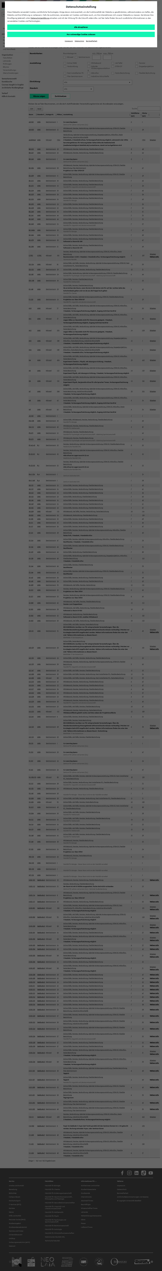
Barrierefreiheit (91, 41)
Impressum (69, 41)
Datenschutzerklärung (40, 18)
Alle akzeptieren (81, 27)
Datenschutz (79, 41)
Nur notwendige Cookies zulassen (81, 34)
